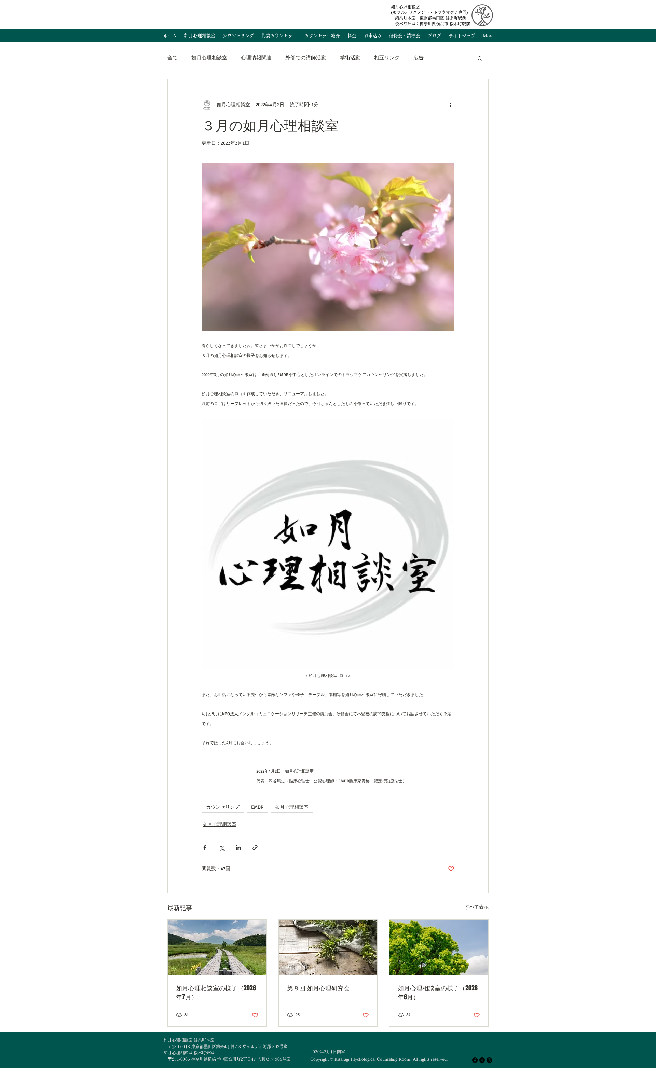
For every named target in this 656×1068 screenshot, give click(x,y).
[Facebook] (475, 1060)
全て (172, 58)
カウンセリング (223, 807)
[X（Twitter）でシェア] (221, 847)
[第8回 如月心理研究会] (328, 947)
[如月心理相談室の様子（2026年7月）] (217, 947)
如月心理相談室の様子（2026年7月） (216, 992)
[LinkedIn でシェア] (238, 847)
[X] (482, 1060)
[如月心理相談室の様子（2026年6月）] (439, 947)
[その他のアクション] (450, 105)
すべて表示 (477, 907)
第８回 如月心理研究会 (318, 988)
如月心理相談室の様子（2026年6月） (438, 992)
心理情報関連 (256, 58)
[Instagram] (489, 1060)
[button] (480, 58)
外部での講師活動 (305, 58)
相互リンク (387, 58)
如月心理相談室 (209, 58)
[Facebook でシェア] (205, 847)
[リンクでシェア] (255, 847)
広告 (418, 58)
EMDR (257, 807)
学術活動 (350, 58)
